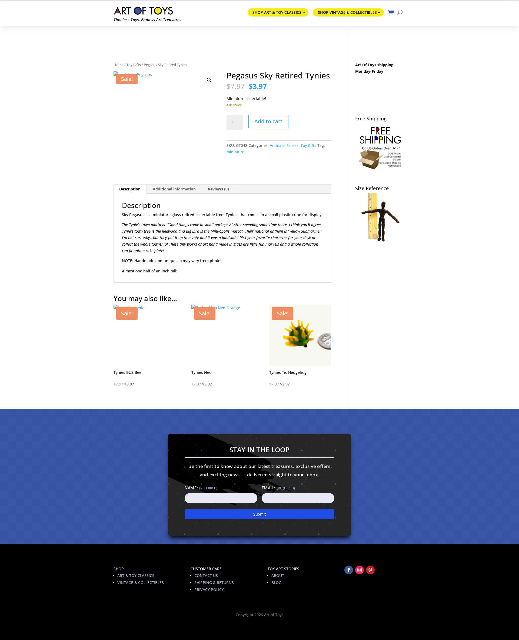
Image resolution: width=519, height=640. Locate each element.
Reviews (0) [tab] (218, 189)
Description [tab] (130, 189)
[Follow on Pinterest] (370, 570)
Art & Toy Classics (135, 575)
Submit (259, 514)
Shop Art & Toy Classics (276, 12)
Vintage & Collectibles (140, 582)
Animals (277, 145)
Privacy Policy (209, 589)
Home (119, 64)
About (277, 575)
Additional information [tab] (174, 189)
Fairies (292, 145)
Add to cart (268, 121)
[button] (209, 80)
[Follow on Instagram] (359, 570)
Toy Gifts (134, 64)
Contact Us (206, 575)
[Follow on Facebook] (348, 570)
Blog (276, 582)
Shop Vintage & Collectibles (347, 12)
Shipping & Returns (214, 582)
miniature (235, 151)
